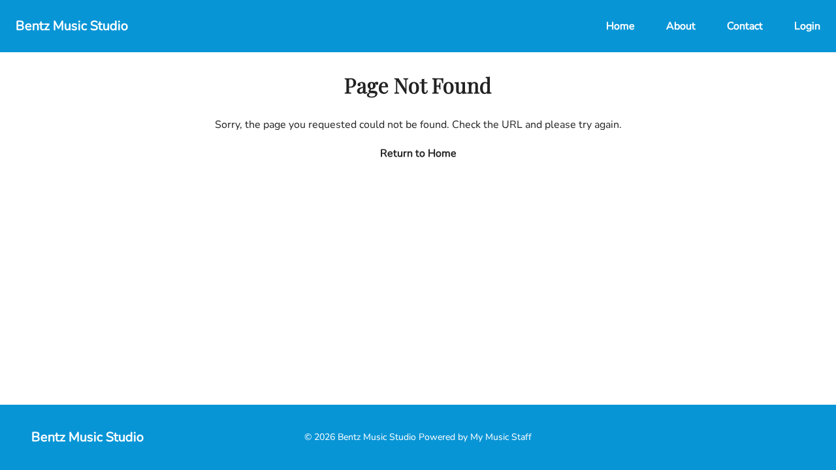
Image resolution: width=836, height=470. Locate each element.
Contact (745, 26)
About (681, 26)
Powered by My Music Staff (475, 437)
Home (620, 26)
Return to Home (418, 153)
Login (807, 26)
